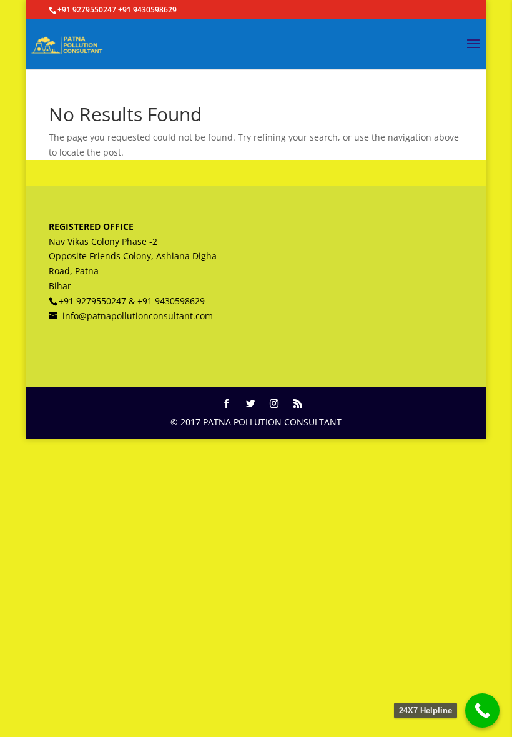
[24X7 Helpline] (482, 710)
